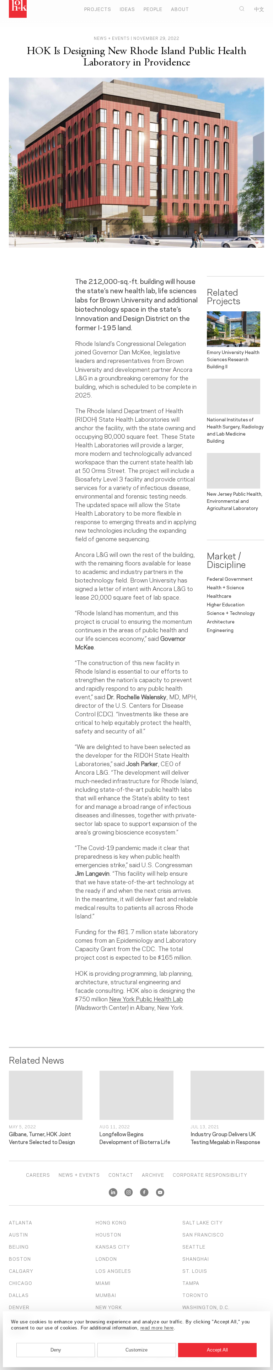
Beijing (19, 1246)
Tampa (190, 1283)
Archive (153, 1174)
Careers (38, 1174)
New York (109, 1307)
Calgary (21, 1271)
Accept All (217, 1350)
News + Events (79, 1174)
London (106, 1258)
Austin (18, 1234)
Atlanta (20, 1222)
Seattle (193, 1246)
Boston (20, 1258)
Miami (103, 1283)
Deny (55, 1350)
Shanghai (195, 1258)
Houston (108, 1234)
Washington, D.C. (206, 1307)
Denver (19, 1307)
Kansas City (113, 1246)
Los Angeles (113, 1271)
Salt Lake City (202, 1222)
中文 (259, 8)
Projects (97, 9)
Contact (120, 1174)
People (153, 9)
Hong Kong (111, 1222)
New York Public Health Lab (146, 998)
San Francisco (203, 1234)
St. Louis (194, 1271)
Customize (136, 1350)
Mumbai (106, 1295)
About (180, 9)
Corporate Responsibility (210, 1174)
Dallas (19, 1295)
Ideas (127, 9)
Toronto (195, 1295)
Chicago (20, 1283)
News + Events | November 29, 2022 (136, 38)
